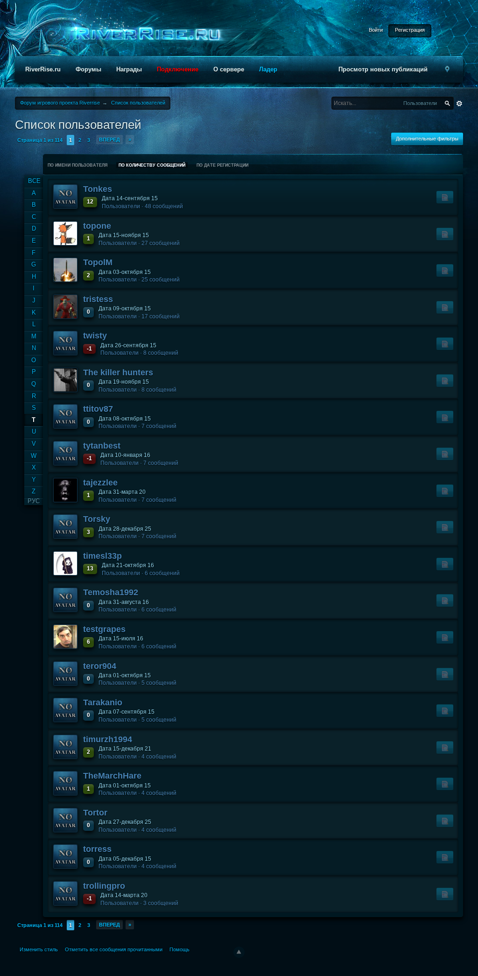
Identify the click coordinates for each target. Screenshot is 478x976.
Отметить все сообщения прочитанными (113, 949)
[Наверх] (239, 952)
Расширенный (459, 103)
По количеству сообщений (152, 165)
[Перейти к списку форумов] (144, 34)
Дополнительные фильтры (427, 138)
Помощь (179, 949)
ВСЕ (34, 180)
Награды (129, 69)
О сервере (228, 69)
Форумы (88, 69)
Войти (376, 30)
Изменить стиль (39, 949)
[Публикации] (444, 197)
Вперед (109, 139)
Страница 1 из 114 (40, 140)
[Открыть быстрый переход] (447, 69)
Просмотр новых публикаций (383, 69)
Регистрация (410, 30)
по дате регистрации (222, 165)
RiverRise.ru (43, 69)
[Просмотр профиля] (65, 196)
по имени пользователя (77, 165)
